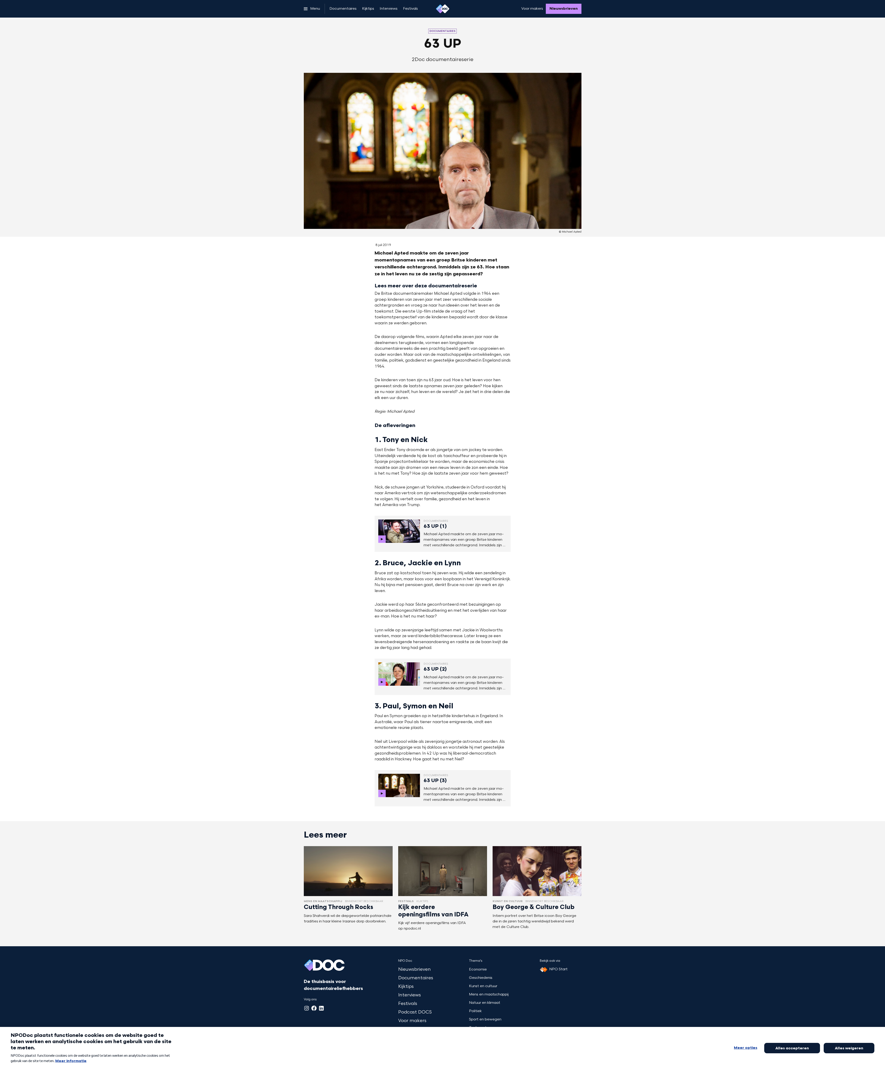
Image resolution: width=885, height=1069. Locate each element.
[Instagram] (306, 1008)
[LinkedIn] (321, 1008)
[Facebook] (314, 1008)
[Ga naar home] (443, 8)
